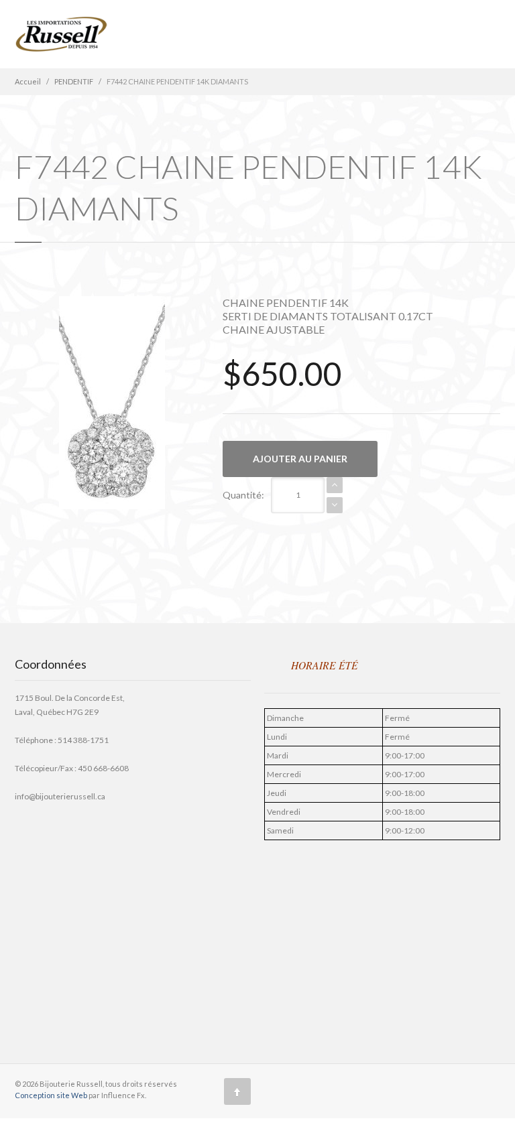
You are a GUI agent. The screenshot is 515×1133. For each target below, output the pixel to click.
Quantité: (243, 495)
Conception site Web (52, 1095)
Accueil (28, 81)
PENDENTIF (73, 81)
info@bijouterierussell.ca (60, 796)
